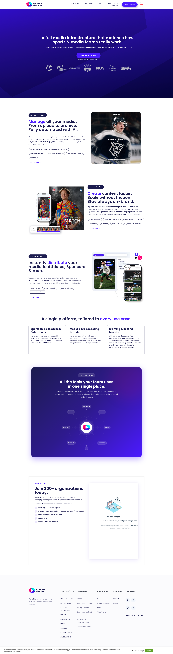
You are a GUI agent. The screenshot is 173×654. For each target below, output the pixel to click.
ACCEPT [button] (148, 650)
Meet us (115, 6)
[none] (143, 4)
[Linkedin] (128, 600)
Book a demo (35, 162)
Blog (99, 599)
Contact (116, 599)
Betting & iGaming (84, 608)
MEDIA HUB (64, 624)
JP (143, 615)
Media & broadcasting (85, 603)
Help (99, 608)
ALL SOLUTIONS (65, 637)
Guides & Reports (103, 603)
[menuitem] (141, 4)
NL (140, 615)
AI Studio (33, 157)
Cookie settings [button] (138, 650)
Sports (79, 599)
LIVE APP (63, 615)
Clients (101, 3)
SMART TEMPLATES (66, 599)
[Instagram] (133, 600)
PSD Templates (128, 219)
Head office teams (84, 627)
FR (137, 615)
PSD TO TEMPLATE (66, 603)
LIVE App (139, 219)
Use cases (88, 3)
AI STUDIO (63, 628)
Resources (112, 3)
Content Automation (134, 223)
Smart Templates (94, 219)
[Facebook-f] (133, 608)
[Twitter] (128, 608)
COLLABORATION (66, 632)
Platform (74, 3)
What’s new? (102, 612)
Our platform (67, 591)
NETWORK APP (65, 619)
